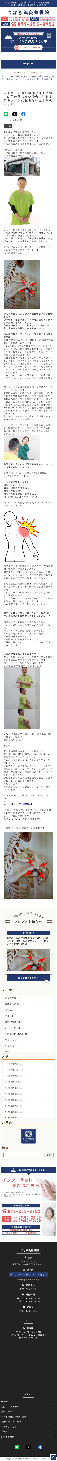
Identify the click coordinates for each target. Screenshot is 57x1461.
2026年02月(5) (13, 1064)
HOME (17, 72)
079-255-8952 (28, 1289)
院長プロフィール (10, 1407)
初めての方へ (8, 1412)
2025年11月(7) (13, 1082)
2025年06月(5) (13, 1112)
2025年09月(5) (13, 1094)
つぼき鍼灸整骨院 (28, 12)
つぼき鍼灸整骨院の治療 (13, 1417)
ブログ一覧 (32, 72)
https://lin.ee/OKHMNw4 (18, 804)
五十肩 (7, 126)
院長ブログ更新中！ (28, 978)
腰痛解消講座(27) (14, 1004)
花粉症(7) (10, 1010)
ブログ (4, 1431)
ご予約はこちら (9, 1426)
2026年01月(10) (14, 1070)
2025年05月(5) (13, 1118)
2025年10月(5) (13, 1088)
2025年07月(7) (13, 1106)
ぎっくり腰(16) (13, 997)
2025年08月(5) (13, 1100)
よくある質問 (8, 1436)
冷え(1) (9, 1016)
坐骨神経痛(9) (12, 1022)
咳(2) (8, 1052)
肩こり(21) (11, 1040)
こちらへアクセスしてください (30, 1274)
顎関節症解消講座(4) (16, 1034)
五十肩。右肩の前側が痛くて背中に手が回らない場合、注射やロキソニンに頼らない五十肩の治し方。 (28, 98)
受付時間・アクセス (11, 1422)
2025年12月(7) (13, 1076)
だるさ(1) (10, 1046)
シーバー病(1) (12, 1028)
